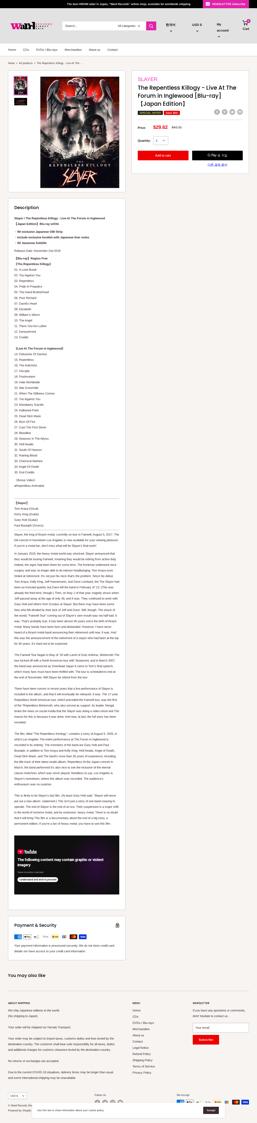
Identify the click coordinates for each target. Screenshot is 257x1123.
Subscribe (206, 1039)
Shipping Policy (143, 1060)
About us (94, 49)
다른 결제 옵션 (217, 164)
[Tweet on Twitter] (232, 112)
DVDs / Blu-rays (47, 49)
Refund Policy (142, 1054)
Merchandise (73, 49)
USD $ (14, 1095)
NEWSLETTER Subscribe (228, 4)
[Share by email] (240, 112)
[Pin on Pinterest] (224, 112)
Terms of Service (144, 1066)
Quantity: (144, 140)
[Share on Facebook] (217, 112)
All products (26, 63)
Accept (211, 1110)
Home (12, 49)
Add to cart (163, 155)
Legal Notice (141, 1047)
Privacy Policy (142, 1072)
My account (223, 27)
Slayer (148, 79)
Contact (112, 49)
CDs (26, 49)
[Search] (151, 25)
